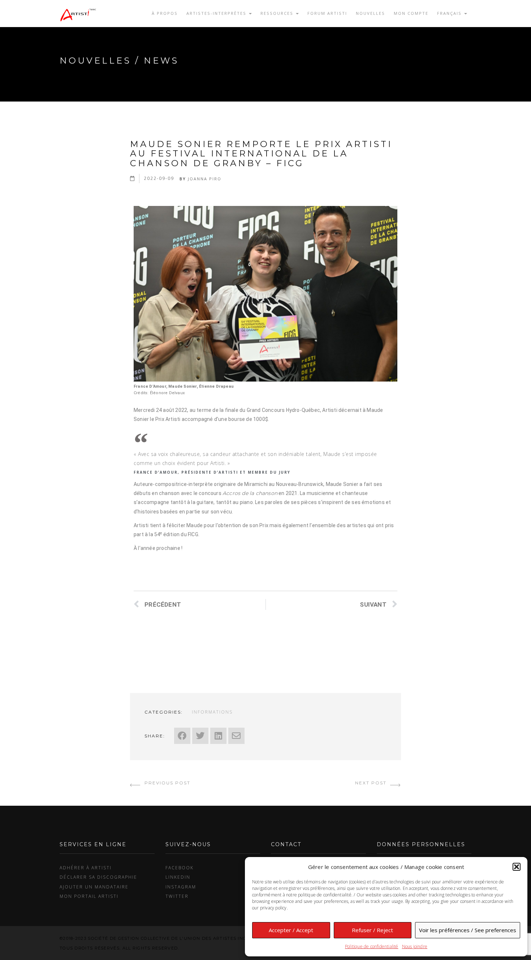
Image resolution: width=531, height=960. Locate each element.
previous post (166, 782)
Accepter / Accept (291, 930)
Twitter (177, 896)
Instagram (180, 887)
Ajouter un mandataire (94, 887)
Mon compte (411, 13)
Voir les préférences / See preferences (467, 930)
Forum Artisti (327, 13)
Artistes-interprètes (217, 13)
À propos (165, 13)
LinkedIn (177, 877)
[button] (516, 866)
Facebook (179, 867)
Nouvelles (370, 13)
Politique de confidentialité (371, 946)
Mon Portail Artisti (89, 896)
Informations (212, 712)
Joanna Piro (204, 178)
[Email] (236, 736)
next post (371, 782)
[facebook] (182, 736)
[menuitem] (452, 13)
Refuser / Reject (372, 930)
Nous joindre (414, 946)
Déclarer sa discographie (98, 877)
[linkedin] (218, 736)
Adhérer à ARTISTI (86, 867)
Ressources (277, 13)
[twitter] (200, 736)
